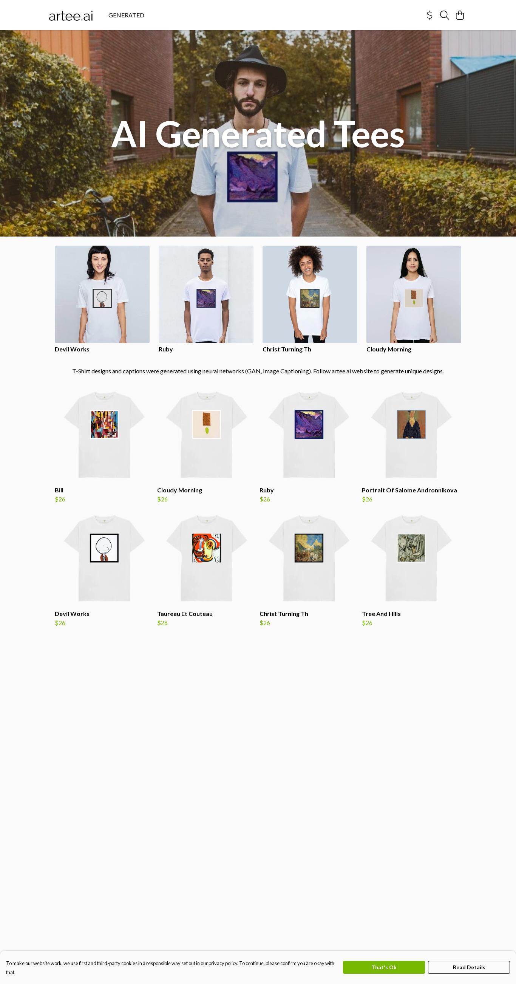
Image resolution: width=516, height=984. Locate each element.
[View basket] (459, 15)
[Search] (444, 15)
